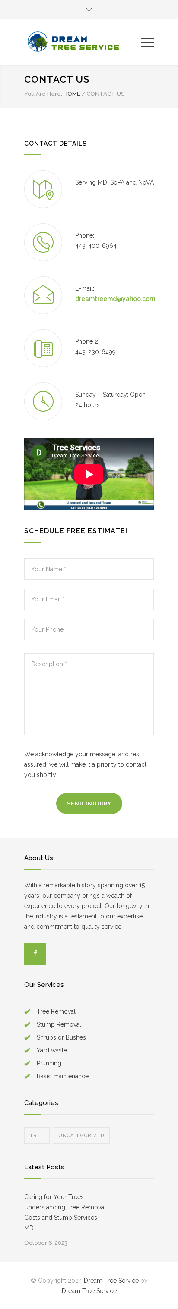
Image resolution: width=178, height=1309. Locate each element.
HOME (72, 94)
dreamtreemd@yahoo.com (115, 298)
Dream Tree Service (111, 1280)
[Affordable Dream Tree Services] (82, 42)
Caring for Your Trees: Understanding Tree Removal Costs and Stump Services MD (65, 1212)
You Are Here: (43, 94)
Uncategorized (81, 1135)
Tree (37, 1135)
